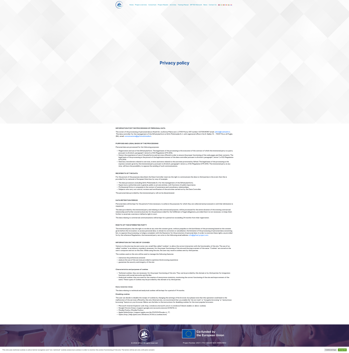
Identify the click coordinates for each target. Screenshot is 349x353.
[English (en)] (219, 5)
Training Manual (183, 5)
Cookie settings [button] (330, 350)
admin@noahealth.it (222, 132)
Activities (173, 5)
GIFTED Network (196, 5)
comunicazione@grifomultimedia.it (138, 136)
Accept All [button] (342, 350)
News (205, 5)
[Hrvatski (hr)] (231, 5)
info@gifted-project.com (198, 235)
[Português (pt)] (224, 5)
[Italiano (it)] (221, 5)
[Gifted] (119, 5)
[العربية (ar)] (229, 5)
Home (131, 5)
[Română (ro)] (226, 5)
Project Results (163, 5)
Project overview (141, 5)
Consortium (152, 5)
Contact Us (212, 5)
